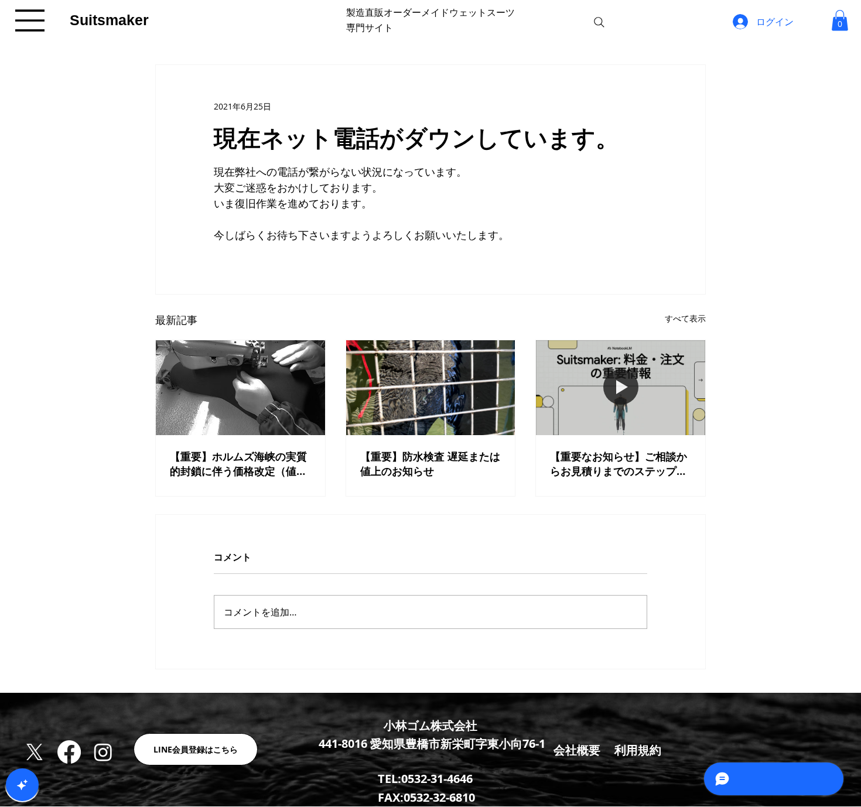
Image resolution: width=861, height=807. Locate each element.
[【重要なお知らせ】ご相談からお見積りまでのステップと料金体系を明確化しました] (620, 387)
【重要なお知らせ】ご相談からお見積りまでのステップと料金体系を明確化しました (618, 463)
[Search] (599, 22)
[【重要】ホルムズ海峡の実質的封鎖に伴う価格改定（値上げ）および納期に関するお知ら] (240, 387)
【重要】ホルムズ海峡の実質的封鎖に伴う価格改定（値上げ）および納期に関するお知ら (238, 463)
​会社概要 (577, 750)
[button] (840, 20)
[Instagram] (103, 752)
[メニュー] (30, 20)
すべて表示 (685, 318)
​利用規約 (637, 750)
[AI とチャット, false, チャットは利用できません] (22, 784)
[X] (34, 752)
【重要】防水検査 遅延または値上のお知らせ (430, 463)
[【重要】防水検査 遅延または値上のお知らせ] (430, 387)
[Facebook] (69, 752)
